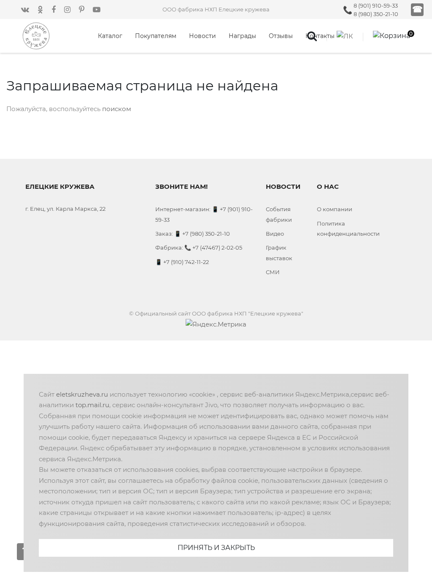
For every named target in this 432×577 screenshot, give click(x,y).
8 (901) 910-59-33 (376, 5)
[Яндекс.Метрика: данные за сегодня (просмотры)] (216, 324)
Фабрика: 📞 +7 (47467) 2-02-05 (198, 247)
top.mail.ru (92, 405)
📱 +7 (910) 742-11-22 (182, 262)
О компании (334, 209)
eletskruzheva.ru (82, 394)
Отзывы (281, 36)
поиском (116, 109)
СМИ (273, 272)
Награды (242, 36)
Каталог (110, 36)
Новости (202, 36)
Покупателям (155, 36)
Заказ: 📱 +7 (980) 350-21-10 (192, 233)
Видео (275, 233)
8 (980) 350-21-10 (376, 14)
